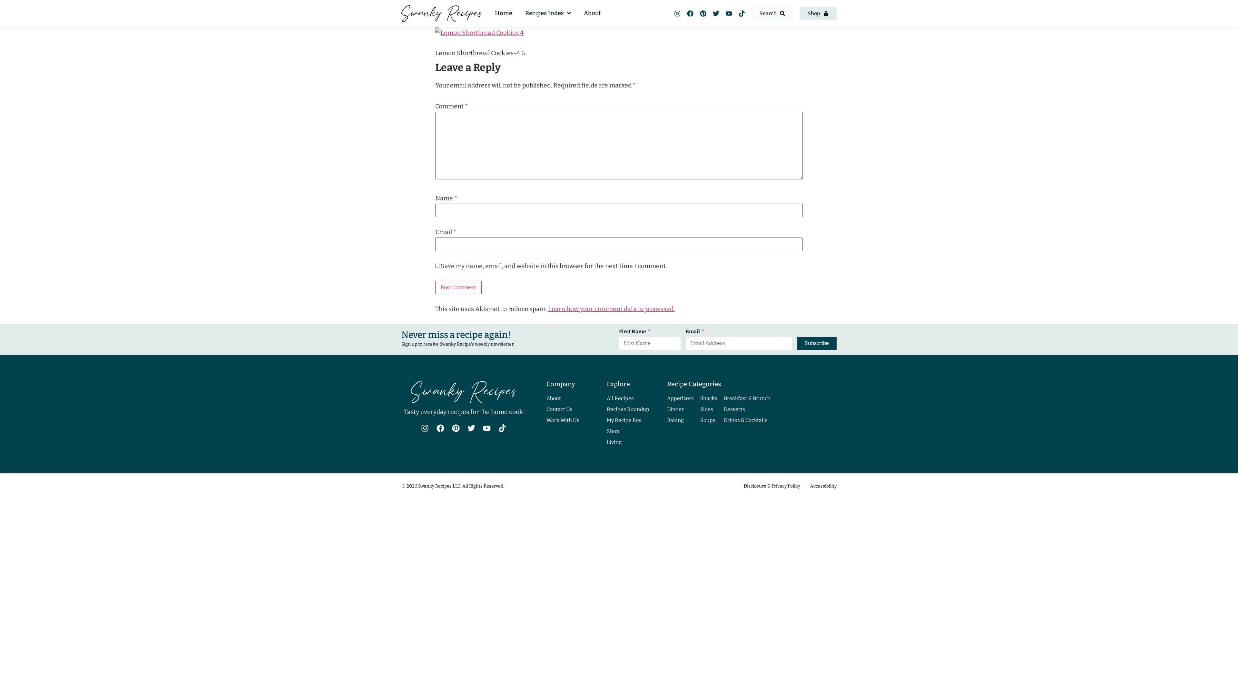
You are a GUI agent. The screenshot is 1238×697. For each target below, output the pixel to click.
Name (446, 198)
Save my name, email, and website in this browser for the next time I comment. (554, 266)
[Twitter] (716, 13)
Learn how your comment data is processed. (611, 309)
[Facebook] (690, 13)
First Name (633, 332)
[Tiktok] (742, 13)
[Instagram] (677, 13)
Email (445, 232)
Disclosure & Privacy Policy (772, 486)
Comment (451, 106)
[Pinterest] (703, 13)
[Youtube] (729, 13)
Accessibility (823, 486)
